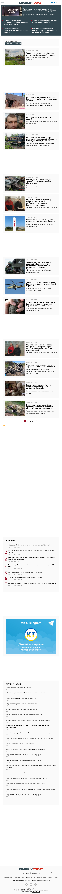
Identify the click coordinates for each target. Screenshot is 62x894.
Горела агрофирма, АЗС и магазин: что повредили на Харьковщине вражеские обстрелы (31, 766)
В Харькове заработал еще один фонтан (18, 687)
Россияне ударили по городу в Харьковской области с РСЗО (25, 714)
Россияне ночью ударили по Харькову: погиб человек (23, 773)
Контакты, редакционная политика (14, 877)
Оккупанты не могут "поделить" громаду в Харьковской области (40, 220)
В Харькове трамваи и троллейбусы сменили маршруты (23, 755)
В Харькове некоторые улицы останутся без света (21, 698)
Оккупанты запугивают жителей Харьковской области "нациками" (41, 365)
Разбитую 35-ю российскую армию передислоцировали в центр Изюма (39, 181)
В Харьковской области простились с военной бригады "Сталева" (29, 545)
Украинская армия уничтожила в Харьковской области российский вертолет (41, 284)
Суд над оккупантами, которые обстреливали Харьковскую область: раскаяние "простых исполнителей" (39, 347)
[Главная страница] (31, 869)
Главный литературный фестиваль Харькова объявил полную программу (16, 22)
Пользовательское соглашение (41, 880)
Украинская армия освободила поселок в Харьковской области (40, 54)
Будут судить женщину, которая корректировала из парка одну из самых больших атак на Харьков (31, 558)
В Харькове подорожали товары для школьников (21, 704)
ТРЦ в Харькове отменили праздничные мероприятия (25, 572)
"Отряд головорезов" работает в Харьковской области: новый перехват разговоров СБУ (40, 304)
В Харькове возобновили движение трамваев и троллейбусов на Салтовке (29, 738)
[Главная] (30, 3)
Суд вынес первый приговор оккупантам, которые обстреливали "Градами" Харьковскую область (39, 202)
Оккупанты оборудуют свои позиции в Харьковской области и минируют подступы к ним (41, 139)
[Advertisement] (31, 80)
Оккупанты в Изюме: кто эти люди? (38, 118)
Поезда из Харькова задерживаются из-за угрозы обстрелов (25, 749)
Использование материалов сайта (36, 877)
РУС (33, 888)
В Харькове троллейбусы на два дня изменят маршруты (23, 795)
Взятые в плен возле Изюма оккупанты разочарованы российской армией (38, 386)
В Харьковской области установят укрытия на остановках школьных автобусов (31, 789)
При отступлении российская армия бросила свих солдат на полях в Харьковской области (39, 406)
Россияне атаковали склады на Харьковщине (20, 744)
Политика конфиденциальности (21, 880)
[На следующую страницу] (37, 421)
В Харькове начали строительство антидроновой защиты (16, 30)
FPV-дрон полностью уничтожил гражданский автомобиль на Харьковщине (32, 583)
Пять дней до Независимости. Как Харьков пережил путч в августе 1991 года (31, 565)
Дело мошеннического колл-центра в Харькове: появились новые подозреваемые (41, 10)
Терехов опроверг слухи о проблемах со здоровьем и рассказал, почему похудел (31, 551)
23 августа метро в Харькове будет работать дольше (25, 577)
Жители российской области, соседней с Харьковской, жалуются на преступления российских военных (39, 265)
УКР (53, 2)
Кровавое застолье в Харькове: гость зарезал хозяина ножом (25, 784)
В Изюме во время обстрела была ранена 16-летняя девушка (25, 693)
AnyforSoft (36, 892)
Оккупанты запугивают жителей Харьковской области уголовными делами (41, 99)
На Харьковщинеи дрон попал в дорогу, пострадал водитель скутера (28, 720)
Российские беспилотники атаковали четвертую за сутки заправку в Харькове (44, 30)
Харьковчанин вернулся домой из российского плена (44, 21)
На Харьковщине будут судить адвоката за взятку (21, 709)
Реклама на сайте (53, 877)
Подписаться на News (4, 425)
